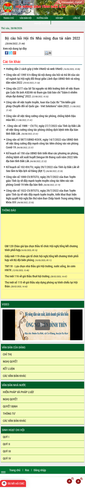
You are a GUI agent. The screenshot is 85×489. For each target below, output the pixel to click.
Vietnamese (67, 2)
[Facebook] (7, 53)
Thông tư (9, 413)
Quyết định (10, 406)
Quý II (6, 444)
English (78, 2)
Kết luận (9, 369)
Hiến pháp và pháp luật (18, 392)
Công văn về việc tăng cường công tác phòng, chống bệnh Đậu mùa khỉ (41, 118)
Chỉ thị (7, 354)
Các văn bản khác (14, 376)
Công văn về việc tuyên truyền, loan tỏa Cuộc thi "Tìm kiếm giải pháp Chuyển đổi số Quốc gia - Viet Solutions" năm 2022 (43, 106)
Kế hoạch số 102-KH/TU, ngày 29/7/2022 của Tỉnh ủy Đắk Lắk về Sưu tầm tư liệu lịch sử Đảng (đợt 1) (42, 169)
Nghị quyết (10, 361)
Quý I (6, 437)
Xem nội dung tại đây (15, 48)
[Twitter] (11, 53)
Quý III (7, 451)
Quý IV (7, 458)
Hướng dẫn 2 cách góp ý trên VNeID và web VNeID (43, 69)
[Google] (14, 53)
